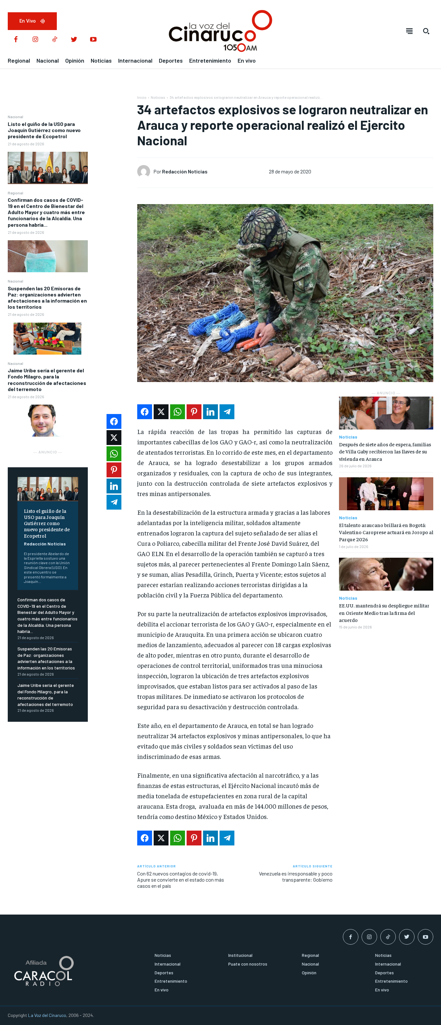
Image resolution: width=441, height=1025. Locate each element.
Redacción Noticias (45, 543)
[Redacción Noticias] (145, 171)
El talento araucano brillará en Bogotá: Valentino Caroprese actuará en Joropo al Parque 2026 (386, 532)
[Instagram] (35, 40)
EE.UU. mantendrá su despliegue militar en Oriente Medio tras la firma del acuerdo (384, 612)
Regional (15, 193)
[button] (426, 31)
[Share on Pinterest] (194, 411)
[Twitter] (74, 40)
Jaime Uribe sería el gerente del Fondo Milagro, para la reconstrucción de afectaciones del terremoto (47, 379)
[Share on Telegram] (227, 411)
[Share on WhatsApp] (177, 411)
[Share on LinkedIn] (210, 411)
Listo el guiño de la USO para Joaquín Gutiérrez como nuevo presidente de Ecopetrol (44, 130)
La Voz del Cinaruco (47, 1015)
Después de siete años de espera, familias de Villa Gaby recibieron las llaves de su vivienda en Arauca (385, 451)
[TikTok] (54, 40)
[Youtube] (93, 40)
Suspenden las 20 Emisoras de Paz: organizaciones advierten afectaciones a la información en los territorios (47, 297)
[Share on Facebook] (144, 411)
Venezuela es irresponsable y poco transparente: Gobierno (296, 876)
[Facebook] (16, 40)
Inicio (142, 97)
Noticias (158, 97)
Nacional (15, 116)
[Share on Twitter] (161, 411)
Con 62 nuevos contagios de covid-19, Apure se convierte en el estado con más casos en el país (180, 879)
